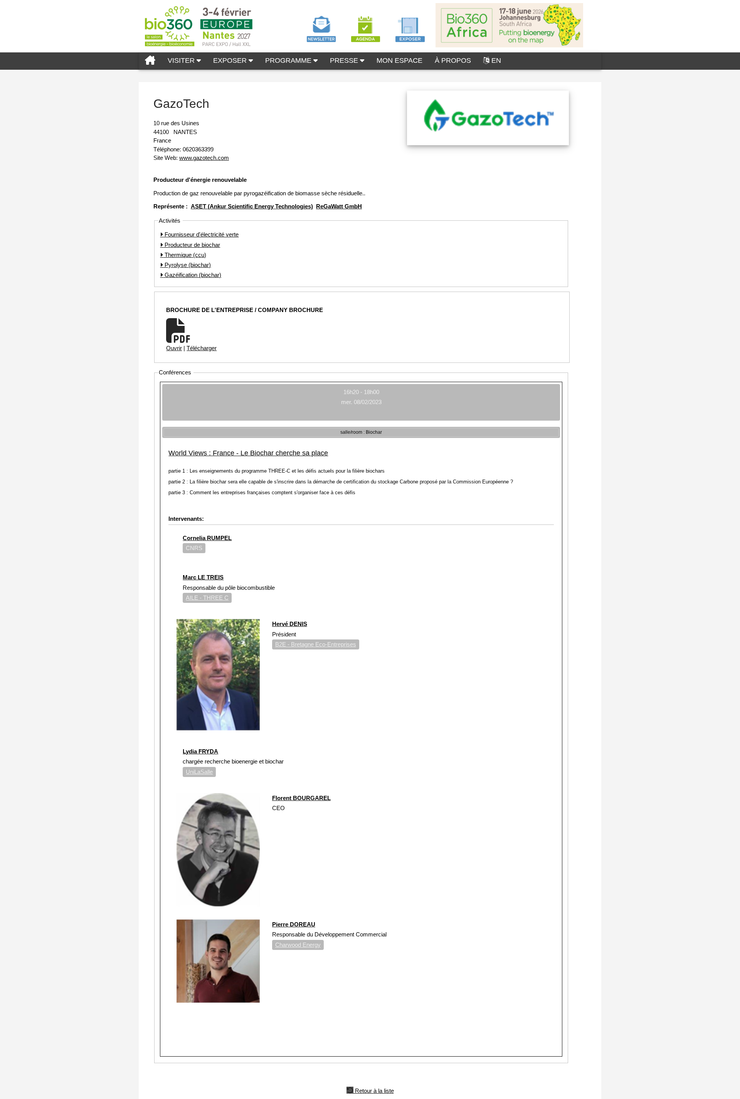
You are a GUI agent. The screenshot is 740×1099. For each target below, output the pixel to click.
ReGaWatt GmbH (339, 206)
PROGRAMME (289, 60)
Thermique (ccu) (184, 255)
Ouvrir (174, 348)
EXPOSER (231, 60)
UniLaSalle (199, 771)
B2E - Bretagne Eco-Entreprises (315, 644)
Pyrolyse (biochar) (187, 265)
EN (496, 60)
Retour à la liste (373, 1090)
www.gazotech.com (204, 157)
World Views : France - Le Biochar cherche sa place (248, 453)
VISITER (182, 60)
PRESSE (345, 60)
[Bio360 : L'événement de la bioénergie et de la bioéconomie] (150, 61)
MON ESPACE (399, 60)
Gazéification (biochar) (192, 275)
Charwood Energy (298, 944)
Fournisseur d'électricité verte (201, 234)
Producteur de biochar (191, 245)
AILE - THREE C (207, 597)
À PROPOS (453, 60)
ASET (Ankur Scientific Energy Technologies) (252, 206)
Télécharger (202, 348)
